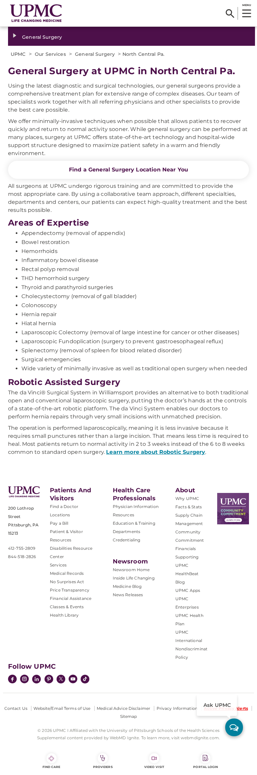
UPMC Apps (187, 590)
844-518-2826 (22, 556)
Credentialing (127, 539)
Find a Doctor (64, 506)
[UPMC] (36, 13)
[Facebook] (12, 679)
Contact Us (15, 708)
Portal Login (205, 767)
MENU (246, 5)
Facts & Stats (188, 506)
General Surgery (42, 37)
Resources (123, 514)
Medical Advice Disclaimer (123, 708)
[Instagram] (24, 679)
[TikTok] (85, 679)
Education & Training (134, 523)
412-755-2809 (21, 548)
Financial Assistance (70, 598)
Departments (127, 531)
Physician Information (136, 506)
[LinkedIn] (36, 679)
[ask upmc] (234, 727)
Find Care (51, 767)
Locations (60, 514)
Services (58, 564)
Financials (185, 548)
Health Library (64, 615)
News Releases (128, 594)
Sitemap (128, 716)
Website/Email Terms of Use (61, 708)
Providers (103, 767)
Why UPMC (187, 498)
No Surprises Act (67, 581)
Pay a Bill (59, 523)
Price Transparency (69, 590)
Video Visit (154, 767)
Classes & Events (67, 606)
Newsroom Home (131, 569)
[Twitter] (61, 679)
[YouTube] (73, 679)
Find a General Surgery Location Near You (128, 169)
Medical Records (67, 573)
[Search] (230, 13)
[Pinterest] (49, 679)
